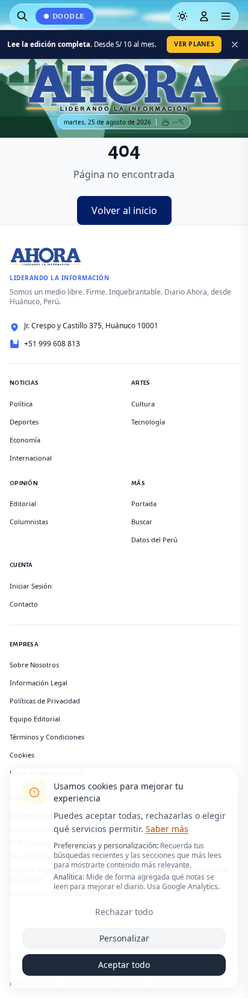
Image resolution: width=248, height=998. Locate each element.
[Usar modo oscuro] (182, 16)
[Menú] (225, 16)
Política (21, 403)
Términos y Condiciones (47, 736)
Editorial (23, 503)
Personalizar (124, 938)
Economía (25, 439)
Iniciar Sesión (31, 585)
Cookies (22, 754)
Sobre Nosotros (34, 664)
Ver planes (194, 44)
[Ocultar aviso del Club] (234, 44)
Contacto (24, 603)
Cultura (143, 403)
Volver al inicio (124, 210)
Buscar (141, 521)
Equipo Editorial (35, 718)
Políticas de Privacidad (45, 700)
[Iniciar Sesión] (204, 16)
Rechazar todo (124, 911)
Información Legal (38, 682)
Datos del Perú (154, 539)
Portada (144, 503)
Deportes (24, 421)
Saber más (167, 828)
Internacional (31, 457)
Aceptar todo (124, 964)
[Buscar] (22, 16)
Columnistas (29, 521)
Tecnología (148, 421)
